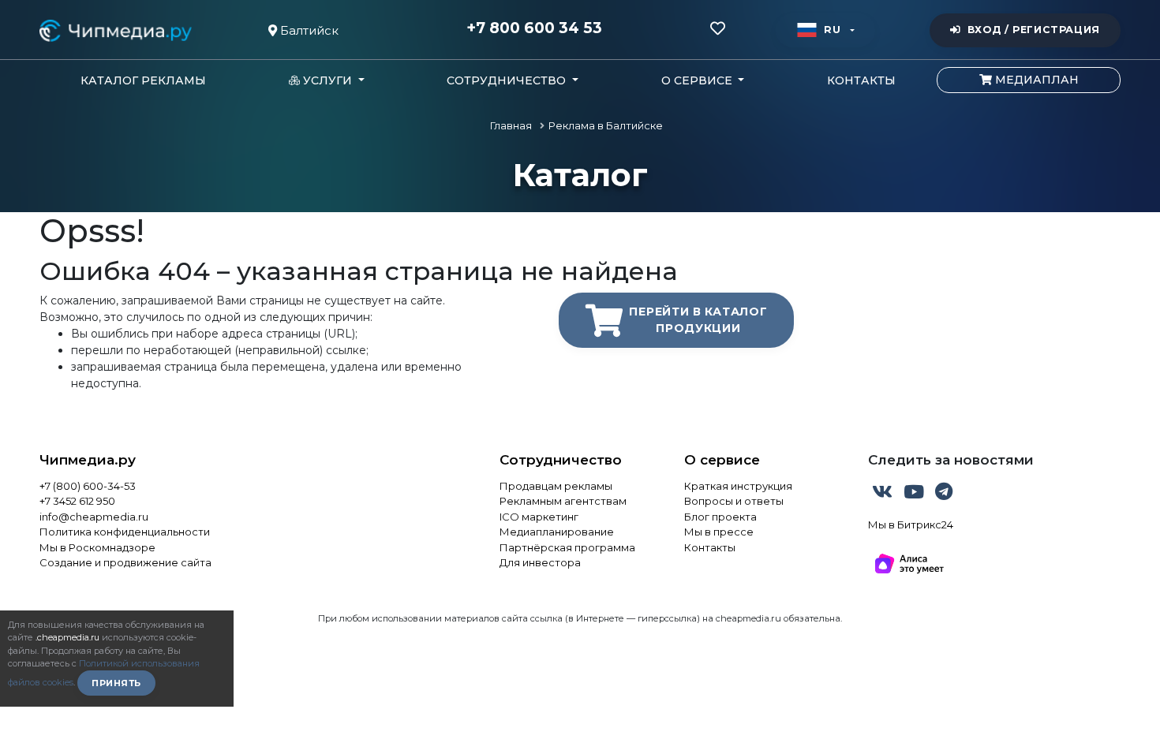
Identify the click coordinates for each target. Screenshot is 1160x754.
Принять (116, 683)
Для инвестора (540, 562)
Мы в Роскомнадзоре (97, 547)
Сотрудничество (561, 460)
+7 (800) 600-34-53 (87, 486)
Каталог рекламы (143, 80)
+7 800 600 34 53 (534, 28)
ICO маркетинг (539, 516)
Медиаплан (1035, 80)
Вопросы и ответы (734, 501)
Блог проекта (720, 516)
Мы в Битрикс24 (910, 524)
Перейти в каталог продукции (698, 319)
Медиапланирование (557, 531)
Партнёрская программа (567, 547)
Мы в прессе (719, 531)
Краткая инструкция (738, 486)
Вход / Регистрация (1033, 29)
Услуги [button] (327, 80)
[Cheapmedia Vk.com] (884, 494)
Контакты (861, 80)
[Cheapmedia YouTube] (915, 494)
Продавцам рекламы (556, 486)
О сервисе (722, 460)
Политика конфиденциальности (124, 531)
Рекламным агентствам (563, 501)
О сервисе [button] (698, 80)
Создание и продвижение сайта (125, 562)
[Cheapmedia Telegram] (943, 494)
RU (832, 29)
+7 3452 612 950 (77, 501)
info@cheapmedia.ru (93, 516)
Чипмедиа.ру (87, 460)
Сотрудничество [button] (508, 80)
